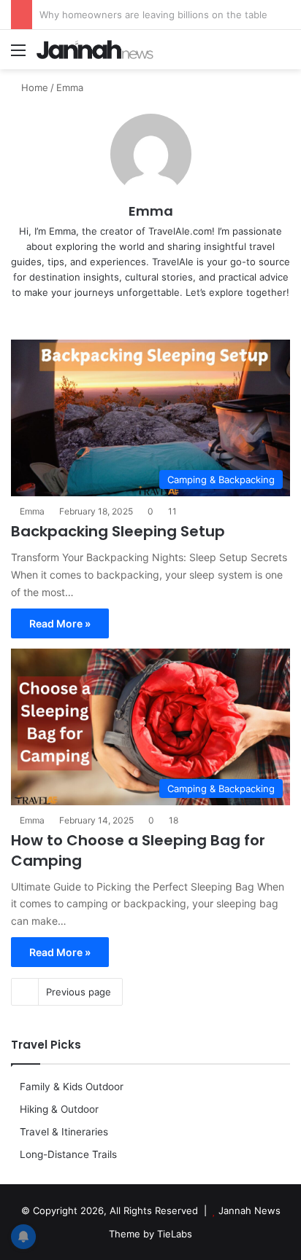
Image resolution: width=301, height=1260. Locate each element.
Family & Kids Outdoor (71, 1086)
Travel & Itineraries (64, 1132)
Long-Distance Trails (68, 1154)
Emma (151, 211)
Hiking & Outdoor (59, 1109)
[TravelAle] (95, 49)
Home (33, 87)
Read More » (60, 623)
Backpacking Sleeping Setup (118, 531)
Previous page (78, 992)
